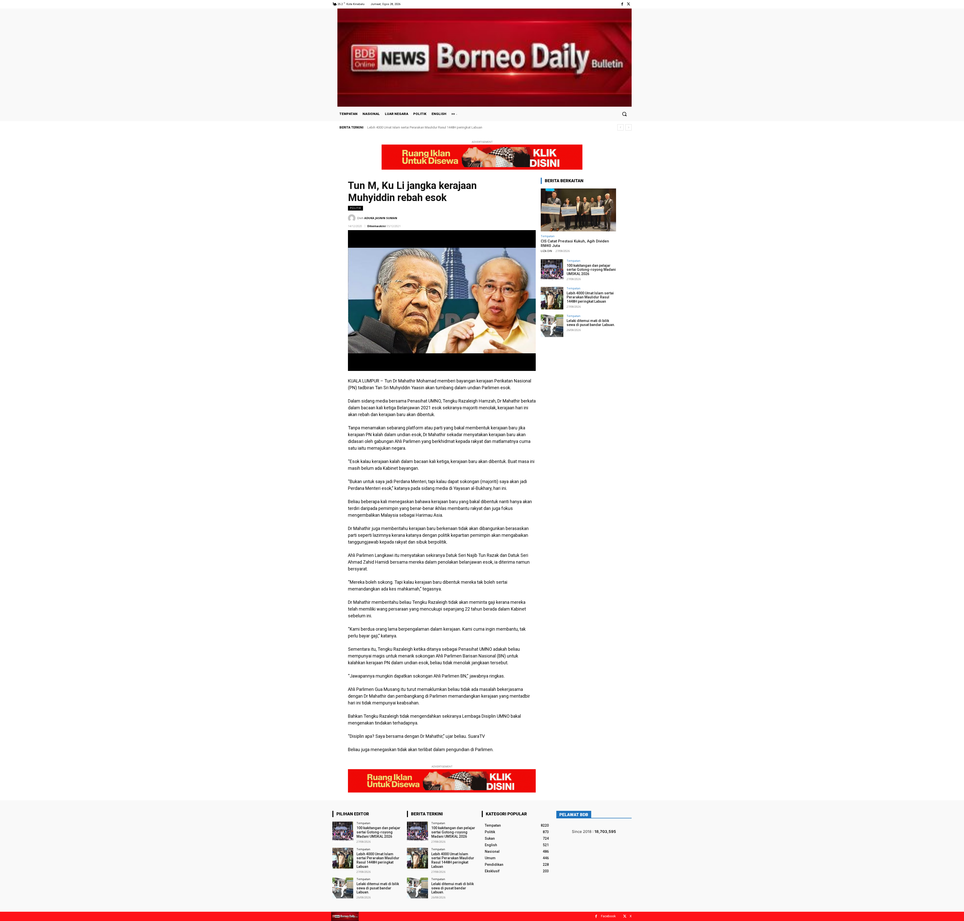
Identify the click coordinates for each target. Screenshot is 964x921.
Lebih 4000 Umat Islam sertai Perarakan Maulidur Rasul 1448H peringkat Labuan (590, 297)
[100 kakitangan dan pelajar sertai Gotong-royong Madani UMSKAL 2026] (552, 270)
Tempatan (548, 236)
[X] (628, 4)
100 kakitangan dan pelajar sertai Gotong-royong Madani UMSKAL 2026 (591, 270)
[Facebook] (622, 4)
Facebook (608, 916)
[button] (624, 114)
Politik (355, 208)
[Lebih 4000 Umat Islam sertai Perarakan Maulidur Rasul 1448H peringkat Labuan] (552, 298)
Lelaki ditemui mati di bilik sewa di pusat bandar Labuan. (408, 127)
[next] (628, 127)
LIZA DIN (546, 251)
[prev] (620, 127)
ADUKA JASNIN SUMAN (380, 218)
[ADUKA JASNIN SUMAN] (352, 218)
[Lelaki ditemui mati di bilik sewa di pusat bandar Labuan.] (552, 325)
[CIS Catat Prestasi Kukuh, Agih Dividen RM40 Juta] (578, 209)
